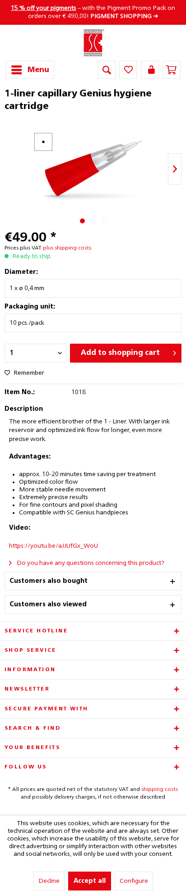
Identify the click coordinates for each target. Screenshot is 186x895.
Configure (134, 881)
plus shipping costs (67, 248)
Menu (38, 70)
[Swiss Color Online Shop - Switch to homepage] (93, 42)
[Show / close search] (107, 70)
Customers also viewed (48, 604)
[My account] (150, 70)
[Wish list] (128, 70)
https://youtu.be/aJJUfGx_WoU (53, 546)
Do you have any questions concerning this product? (89, 563)
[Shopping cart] (172, 70)
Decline (49, 881)
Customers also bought (48, 581)
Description (24, 409)
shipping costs (159, 789)
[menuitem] (29, 70)
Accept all (90, 881)
